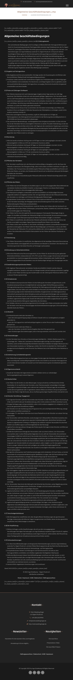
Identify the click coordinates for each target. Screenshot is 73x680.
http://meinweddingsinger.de (37, 624)
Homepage (24, 15)
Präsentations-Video (53, 643)
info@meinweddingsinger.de (37, 621)
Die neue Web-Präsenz (53, 647)
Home (19, 578)
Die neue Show (53, 638)
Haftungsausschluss (49, 578)
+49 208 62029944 (37, 617)
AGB (31, 578)
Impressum (25, 578)
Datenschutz (38, 578)
